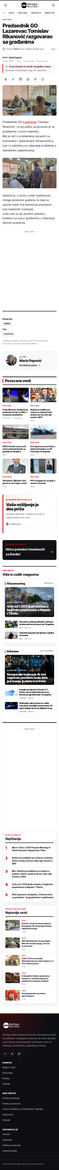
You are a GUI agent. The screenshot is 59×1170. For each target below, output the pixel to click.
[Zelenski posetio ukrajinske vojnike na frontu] (11, 635)
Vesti (11, 13)
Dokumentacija (10, 1151)
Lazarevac (30, 122)
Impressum (8, 1114)
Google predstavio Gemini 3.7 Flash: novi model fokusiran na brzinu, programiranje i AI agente (35, 692)
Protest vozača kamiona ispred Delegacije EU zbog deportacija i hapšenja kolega (37, 926)
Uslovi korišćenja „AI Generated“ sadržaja (23, 1109)
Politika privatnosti (11, 1103)
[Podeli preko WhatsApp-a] (28, 79)
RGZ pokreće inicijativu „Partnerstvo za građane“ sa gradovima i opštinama (32, 896)
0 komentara (42, 61)
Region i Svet (9, 1067)
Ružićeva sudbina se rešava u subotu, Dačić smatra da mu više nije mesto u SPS (41, 413)
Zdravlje (6, 1083)
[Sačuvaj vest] (42, 79)
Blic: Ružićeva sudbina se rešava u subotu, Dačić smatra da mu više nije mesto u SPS (32, 874)
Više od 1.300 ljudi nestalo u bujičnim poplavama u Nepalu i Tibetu (32, 885)
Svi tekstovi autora (28, 365)
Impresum (7, 1139)
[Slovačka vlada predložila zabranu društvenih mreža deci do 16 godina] (11, 624)
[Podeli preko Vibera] (20, 79)
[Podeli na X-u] (13, 79)
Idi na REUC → (49, 583)
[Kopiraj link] (35, 79)
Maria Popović (15, 57)
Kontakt (6, 1120)
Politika (22, 13)
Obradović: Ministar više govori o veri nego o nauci (15, 481)
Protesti (36, 13)
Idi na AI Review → (47, 651)
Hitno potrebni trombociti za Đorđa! (25, 551)
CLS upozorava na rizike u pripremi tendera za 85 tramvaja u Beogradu (42, 449)
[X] (5, 1054)
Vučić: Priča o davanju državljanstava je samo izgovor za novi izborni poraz (37, 961)
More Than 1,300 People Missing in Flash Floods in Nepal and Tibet (31, 849)
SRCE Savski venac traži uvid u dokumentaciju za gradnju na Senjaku (14, 449)
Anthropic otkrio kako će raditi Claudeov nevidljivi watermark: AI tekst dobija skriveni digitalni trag (35, 706)
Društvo (50, 13)
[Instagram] (19, 1054)
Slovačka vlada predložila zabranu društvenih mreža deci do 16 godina (36, 623)
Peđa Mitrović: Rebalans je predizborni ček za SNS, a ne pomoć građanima (15, 412)
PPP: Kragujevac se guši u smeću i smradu (42, 481)
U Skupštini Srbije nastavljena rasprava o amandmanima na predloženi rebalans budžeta (36, 978)
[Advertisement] (29, 264)
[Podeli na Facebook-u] (6, 79)
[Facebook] (12, 1054)
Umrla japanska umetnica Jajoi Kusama (33, 994)
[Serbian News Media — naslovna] (29, 5)
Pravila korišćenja (11, 1098)
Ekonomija (7, 1073)
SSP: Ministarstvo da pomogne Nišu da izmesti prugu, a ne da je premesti (36, 943)
